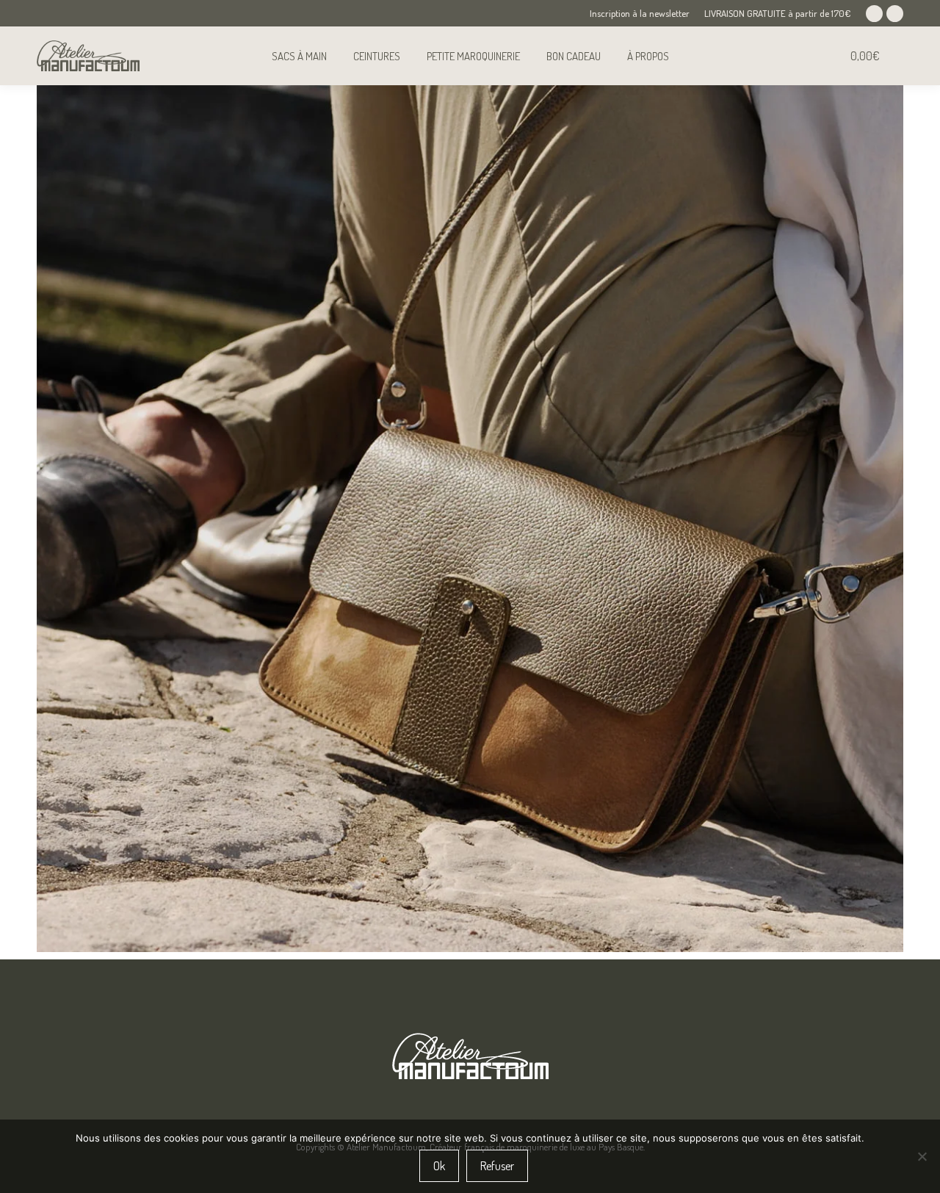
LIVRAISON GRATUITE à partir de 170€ (777, 13)
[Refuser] (921, 1156)
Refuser (497, 1165)
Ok (439, 1165)
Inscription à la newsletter (640, 13)
